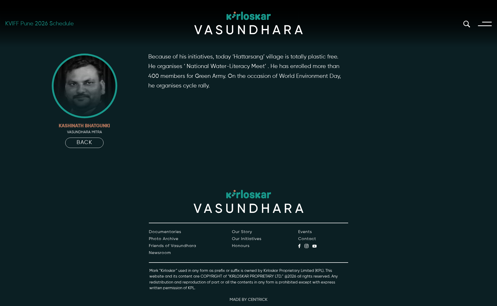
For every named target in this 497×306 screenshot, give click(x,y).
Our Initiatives (246, 239)
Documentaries (165, 232)
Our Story (242, 232)
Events (305, 232)
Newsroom (160, 253)
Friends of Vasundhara (172, 246)
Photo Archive (163, 239)
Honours (241, 246)
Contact (307, 239)
